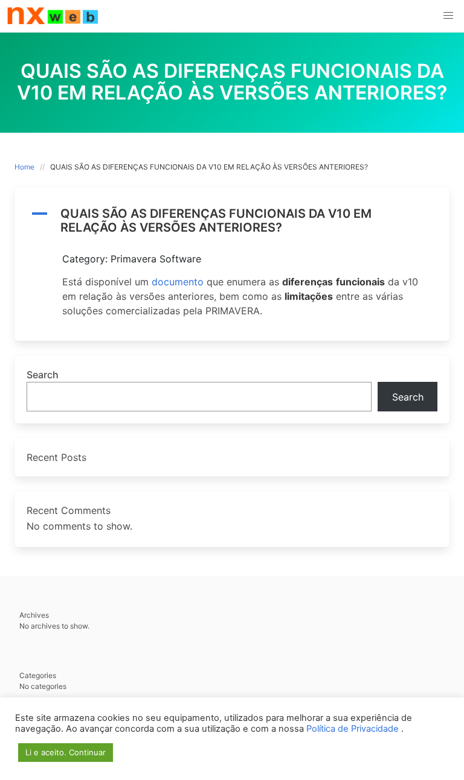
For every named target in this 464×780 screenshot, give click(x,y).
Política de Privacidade (353, 728)
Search (43, 375)
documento (178, 282)
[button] (448, 15)
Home (24, 166)
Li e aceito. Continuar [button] (65, 752)
